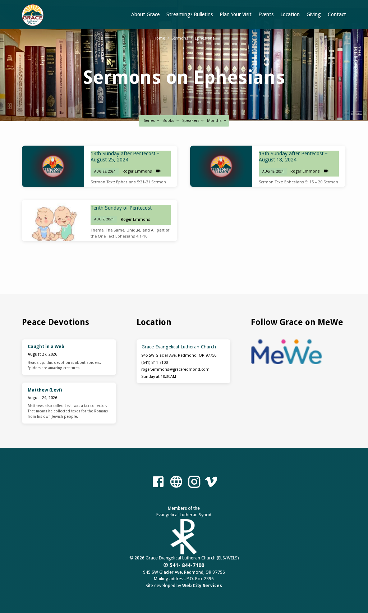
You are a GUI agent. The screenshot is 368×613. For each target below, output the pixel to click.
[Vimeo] (211, 482)
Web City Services (202, 585)
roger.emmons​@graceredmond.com (175, 369)
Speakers (191, 120)
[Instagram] (194, 482)
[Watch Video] (158, 171)
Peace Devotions (55, 322)
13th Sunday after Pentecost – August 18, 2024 (293, 157)
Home (159, 38)
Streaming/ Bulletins (189, 14)
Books (168, 120)
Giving (314, 14)
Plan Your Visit (236, 14)
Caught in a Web (46, 346)
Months (215, 120)
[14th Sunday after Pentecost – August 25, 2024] (53, 166)
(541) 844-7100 (154, 362)
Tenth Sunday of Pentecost (121, 208)
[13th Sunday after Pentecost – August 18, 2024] (221, 166)
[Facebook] (158, 482)
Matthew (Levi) (45, 390)
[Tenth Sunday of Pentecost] (53, 220)
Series (150, 120)
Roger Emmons (137, 171)
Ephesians (205, 38)
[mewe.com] (176, 482)
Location (290, 14)
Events (265, 14)
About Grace (145, 14)
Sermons (179, 38)
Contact (337, 14)
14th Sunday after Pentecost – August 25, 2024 (125, 157)
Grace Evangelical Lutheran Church (179, 346)
